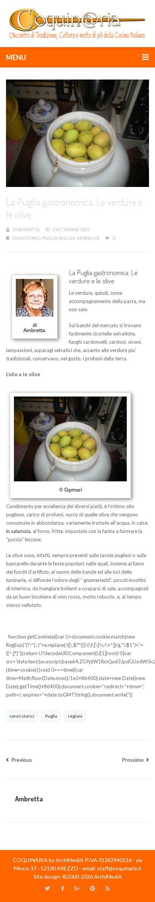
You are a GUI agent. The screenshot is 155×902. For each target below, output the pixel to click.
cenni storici (26, 238)
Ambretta (29, 229)
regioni (67, 238)
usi (96, 238)
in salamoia (18, 531)
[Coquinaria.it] (77, 23)
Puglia (50, 238)
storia (84, 238)
